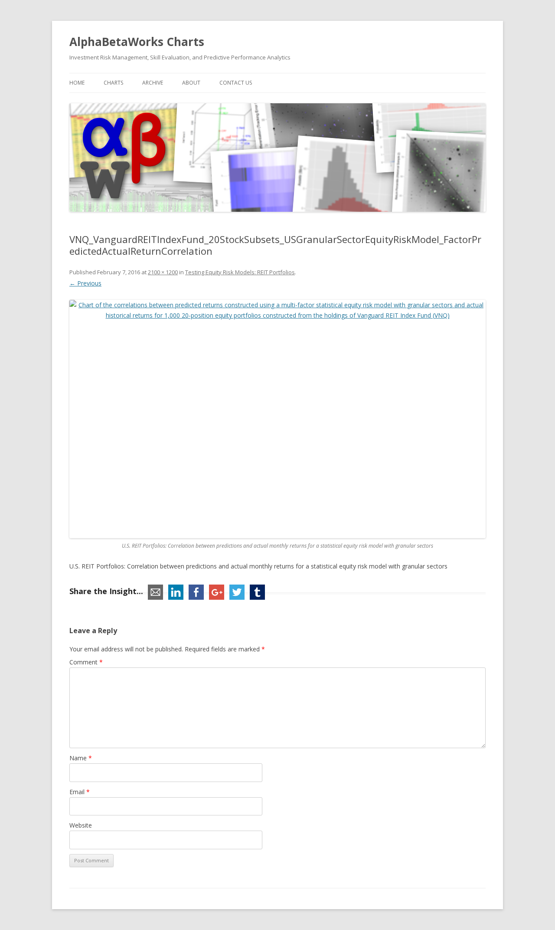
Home (77, 82)
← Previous (85, 283)
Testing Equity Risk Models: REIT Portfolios (240, 272)
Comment (86, 662)
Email (79, 792)
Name (80, 758)
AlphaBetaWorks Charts (136, 41)
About (191, 82)
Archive (152, 82)
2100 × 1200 (163, 272)
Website (80, 825)
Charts (113, 82)
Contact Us (235, 82)
